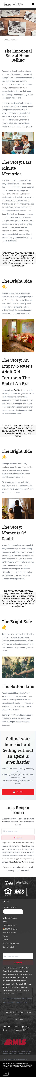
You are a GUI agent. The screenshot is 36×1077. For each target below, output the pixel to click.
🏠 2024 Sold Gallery (10, 929)
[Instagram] (7, 901)
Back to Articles (11, 40)
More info (6, 1068)
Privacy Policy (18, 1019)
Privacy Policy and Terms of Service (21, 862)
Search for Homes (9, 933)
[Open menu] (33, 4)
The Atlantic (18, 390)
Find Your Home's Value (11, 943)
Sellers (5, 940)
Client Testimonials (9, 925)
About (5, 922)
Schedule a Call (8, 947)
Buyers (5, 936)
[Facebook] (4, 901)
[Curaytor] (13, 913)
